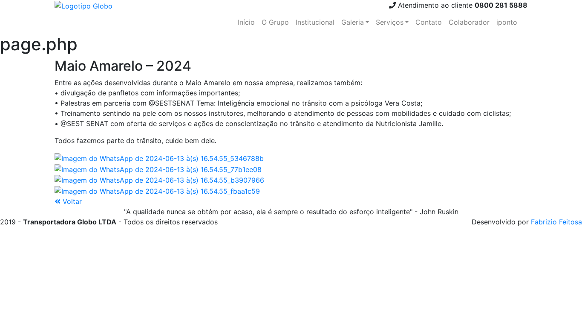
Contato (428, 22)
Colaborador (469, 22)
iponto (506, 22)
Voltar (71, 201)
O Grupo (275, 22)
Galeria (352, 22)
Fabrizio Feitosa (556, 222)
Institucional (315, 22)
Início (246, 22)
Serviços (389, 22)
